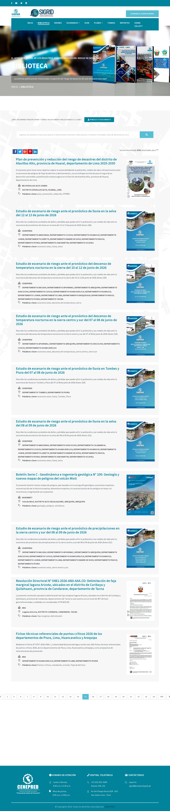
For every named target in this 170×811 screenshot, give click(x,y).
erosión (66, 665)
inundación (57, 665)
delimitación (56, 616)
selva (60, 246)
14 (78, 696)
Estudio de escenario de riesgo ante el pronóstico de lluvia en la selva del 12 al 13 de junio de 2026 (66, 213)
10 (48, 696)
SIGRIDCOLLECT (138, 24)
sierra (78, 302)
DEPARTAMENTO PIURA (59, 392)
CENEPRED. (109, 806)
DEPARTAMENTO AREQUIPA (87, 287)
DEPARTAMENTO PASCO (93, 239)
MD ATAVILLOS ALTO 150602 (34, 185)
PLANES (97, 22)
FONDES (111, 22)
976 (161, 696)
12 (63, 696)
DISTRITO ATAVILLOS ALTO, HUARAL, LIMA (41, 189)
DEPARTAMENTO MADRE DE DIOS (65, 239)
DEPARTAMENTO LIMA (51, 295)
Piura (68, 396)
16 (93, 696)
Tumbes (61, 396)
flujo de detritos (78, 665)
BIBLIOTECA (43, 22)
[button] (164, 59)
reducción (57, 194)
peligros (50, 505)
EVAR (87, 22)
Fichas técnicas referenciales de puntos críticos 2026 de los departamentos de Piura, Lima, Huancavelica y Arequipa (59, 636)
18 (108, 696)
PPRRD (66, 194)
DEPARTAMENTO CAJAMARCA (91, 445)
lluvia (54, 246)
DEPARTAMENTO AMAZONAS (35, 235)
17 (101, 696)
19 (116, 696)
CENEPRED (27, 230)
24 (154, 696)
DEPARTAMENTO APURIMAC (60, 287)
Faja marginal (43, 616)
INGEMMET (27, 497)
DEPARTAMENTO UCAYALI (82, 242)
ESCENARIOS (72, 22)
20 (123, 696)
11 (55, 696)
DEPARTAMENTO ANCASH (34, 287)
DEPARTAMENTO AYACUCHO (89, 343)
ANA (24, 607)
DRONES (58, 22)
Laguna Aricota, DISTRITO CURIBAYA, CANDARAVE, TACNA (49, 612)
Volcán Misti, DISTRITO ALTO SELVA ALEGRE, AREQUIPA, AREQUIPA (53, 501)
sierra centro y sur (60, 567)
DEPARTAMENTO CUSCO (61, 235)
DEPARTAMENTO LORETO (37, 239)
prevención (47, 194)
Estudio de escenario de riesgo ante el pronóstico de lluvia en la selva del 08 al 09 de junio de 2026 (66, 423)
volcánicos (59, 505)
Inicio (14, 86)
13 (70, 696)
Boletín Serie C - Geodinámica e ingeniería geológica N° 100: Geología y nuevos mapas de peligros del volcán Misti (67, 476)
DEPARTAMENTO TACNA (52, 299)
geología (41, 505)
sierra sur (93, 351)
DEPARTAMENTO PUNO (29, 242)
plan (39, 194)
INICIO (30, 22)
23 (146, 696)
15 (85, 696)
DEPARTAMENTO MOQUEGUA (76, 295)
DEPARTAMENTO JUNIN (29, 295)
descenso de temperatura (63, 302)
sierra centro (82, 351)
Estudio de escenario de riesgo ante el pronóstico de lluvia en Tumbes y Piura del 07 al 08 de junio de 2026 (67, 370)
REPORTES (125, 22)
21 (131, 696)
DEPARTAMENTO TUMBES (34, 392)
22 (138, 696)
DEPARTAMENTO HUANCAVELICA (68, 291)
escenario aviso (44, 246)
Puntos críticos (44, 665)
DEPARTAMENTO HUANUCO (86, 235)
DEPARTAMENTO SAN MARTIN (55, 242)
